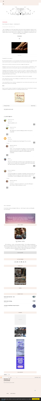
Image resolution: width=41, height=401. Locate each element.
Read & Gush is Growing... (8, 301)
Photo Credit (19, 55)
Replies (8, 125)
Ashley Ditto (11, 119)
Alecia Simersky (11, 170)
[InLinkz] (35, 390)
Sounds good (35, 399)
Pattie (9, 137)
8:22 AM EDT (12, 182)
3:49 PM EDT (12, 128)
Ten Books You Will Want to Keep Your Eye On (11, 305)
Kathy (9, 158)
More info (3, 399)
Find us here (20, 277)
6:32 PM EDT (10, 139)
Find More (20, 252)
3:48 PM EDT (10, 121)
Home (8, 393)
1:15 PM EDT (10, 171)
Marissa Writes (13, 145)
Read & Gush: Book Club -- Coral (9, 296)
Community (4, 22)
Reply (34, 124)
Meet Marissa (12, 393)
